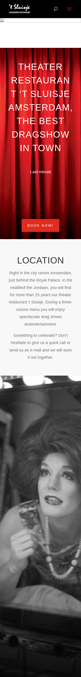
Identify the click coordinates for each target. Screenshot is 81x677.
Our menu (26, 528)
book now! (40, 225)
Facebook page (26, 446)
